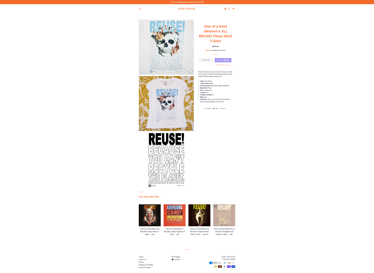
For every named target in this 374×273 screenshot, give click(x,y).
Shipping (208, 50)
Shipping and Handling (146, 265)
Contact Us (142, 259)
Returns (141, 262)
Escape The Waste (145, 267)
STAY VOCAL (187, 8)
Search (141, 257)
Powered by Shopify (228, 259)
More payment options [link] (223, 64)
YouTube (177, 259)
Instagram (177, 257)
